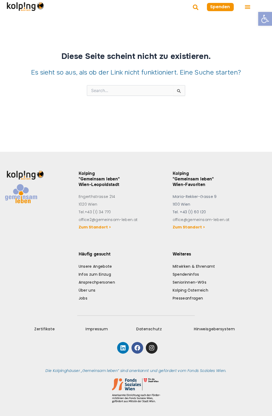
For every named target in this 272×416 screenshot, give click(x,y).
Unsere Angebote (95, 266)
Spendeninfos (186, 274)
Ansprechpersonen (97, 282)
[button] (265, 19)
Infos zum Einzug (95, 274)
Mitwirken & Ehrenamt (194, 266)
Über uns (87, 290)
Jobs (83, 298)
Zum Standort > (96, 227)
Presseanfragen (188, 298)
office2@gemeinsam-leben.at (108, 219)
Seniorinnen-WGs (189, 282)
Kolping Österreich (190, 290)
